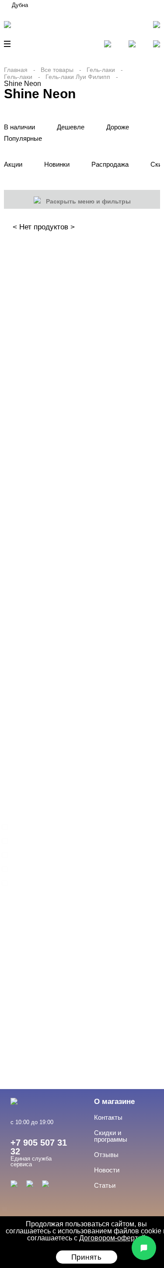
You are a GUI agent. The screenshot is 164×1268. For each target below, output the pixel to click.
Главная (16, 69)
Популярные (23, 138)
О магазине (114, 1101)
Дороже (117, 127)
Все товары (57, 69)
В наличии (19, 127)
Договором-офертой (112, 1238)
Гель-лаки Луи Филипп (77, 76)
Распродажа (110, 164)
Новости (106, 1170)
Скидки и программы (110, 1136)
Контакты (108, 1117)
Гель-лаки (101, 69)
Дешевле (70, 127)
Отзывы (106, 1154)
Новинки (57, 164)
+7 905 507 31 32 (38, 1147)
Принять (86, 1257)
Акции (13, 164)
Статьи (104, 1185)
